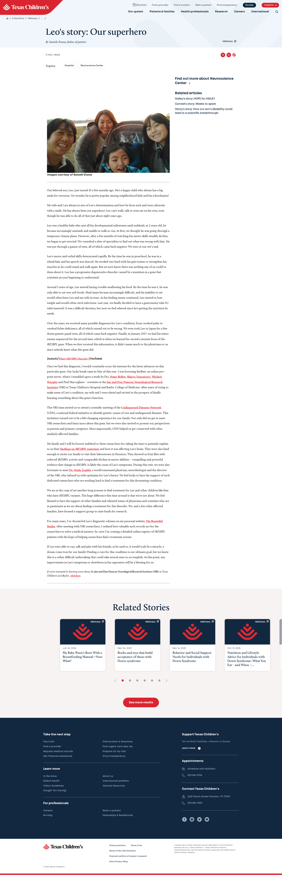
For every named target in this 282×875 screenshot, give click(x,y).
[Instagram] (191, 819)
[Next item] (165, 680)
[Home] (7, 18)
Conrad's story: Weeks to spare (195, 104)
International (260, 11)
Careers (239, 11)
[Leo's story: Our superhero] (31, 7)
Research (221, 11)
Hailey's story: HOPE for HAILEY (195, 98)
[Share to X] (229, 55)
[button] (234, 55)
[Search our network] (276, 12)
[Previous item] (116, 680)
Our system (135, 11)
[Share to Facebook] (223, 55)
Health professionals (195, 11)
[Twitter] (199, 819)
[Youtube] (206, 819)
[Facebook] (184, 819)
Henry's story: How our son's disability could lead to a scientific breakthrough (203, 111)
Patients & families (162, 11)
